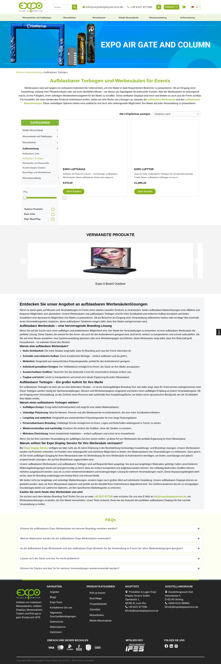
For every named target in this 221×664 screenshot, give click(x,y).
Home (19, 72)
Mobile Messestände (101, 620)
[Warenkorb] (184, 7)
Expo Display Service (36, 448)
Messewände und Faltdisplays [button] (38, 136)
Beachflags (96, 598)
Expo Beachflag (32, 219)
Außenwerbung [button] (32, 148)
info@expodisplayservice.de (170, 496)
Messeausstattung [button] (33, 178)
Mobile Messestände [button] (34, 130)
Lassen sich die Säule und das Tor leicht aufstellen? (49, 558)
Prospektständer (98, 604)
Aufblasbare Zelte (31, 153)
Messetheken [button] (30, 142)
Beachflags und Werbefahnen (37, 172)
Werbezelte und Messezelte (36, 163)
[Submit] (74, 7)
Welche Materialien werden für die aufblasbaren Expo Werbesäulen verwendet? (65, 538)
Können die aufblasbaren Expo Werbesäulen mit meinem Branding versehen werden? (69, 528)
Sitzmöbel (95, 609)
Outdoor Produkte (33, 209)
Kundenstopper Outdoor (34, 167)
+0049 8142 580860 (178, 603)
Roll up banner (97, 593)
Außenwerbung (33, 72)
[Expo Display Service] (31, 7)
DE (196, 7)
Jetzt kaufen (73, 191)
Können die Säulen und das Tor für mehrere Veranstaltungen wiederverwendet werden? (70, 568)
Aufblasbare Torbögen (33, 158)
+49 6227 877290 (103, 496)
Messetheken (97, 615)
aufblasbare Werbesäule (161, 99)
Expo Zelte (29, 214)
